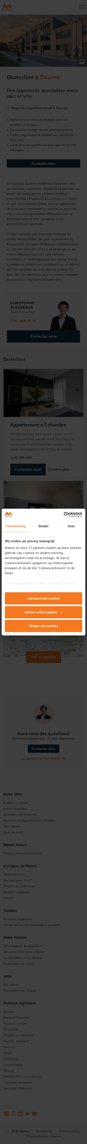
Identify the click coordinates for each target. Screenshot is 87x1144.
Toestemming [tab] (15, 526)
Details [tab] (43, 526)
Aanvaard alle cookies (43, 598)
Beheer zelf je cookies (41, 612)
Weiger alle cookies (43, 626)
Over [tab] (71, 526)
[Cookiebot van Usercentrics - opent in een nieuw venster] (63, 514)
